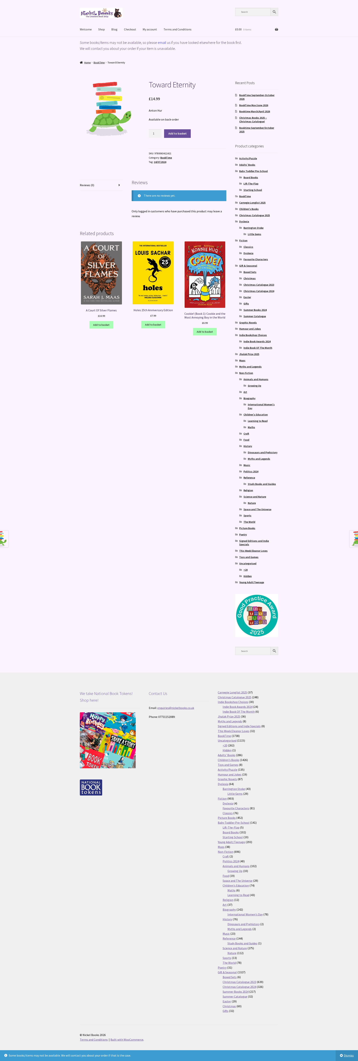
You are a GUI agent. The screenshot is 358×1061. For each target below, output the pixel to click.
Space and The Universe (257, 509)
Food (246, 439)
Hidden (248, 576)
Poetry (243, 534)
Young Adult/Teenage (251, 582)
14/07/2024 (160, 162)
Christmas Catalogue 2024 (259, 291)
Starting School (253, 190)
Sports (247, 515)
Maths (251, 427)
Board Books (251, 177)
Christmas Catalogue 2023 (259, 284)
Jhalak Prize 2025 (249, 354)
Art (245, 392)
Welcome (86, 29)
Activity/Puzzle (248, 158)
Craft (246, 433)
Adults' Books (247, 164)
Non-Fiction (246, 373)
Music (247, 465)
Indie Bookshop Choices (253, 335)
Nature (252, 503)
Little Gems (254, 234)
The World (249, 522)
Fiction (243, 240)
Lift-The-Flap (251, 183)
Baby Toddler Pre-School (253, 171)
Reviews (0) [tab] (87, 185)
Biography (249, 398)
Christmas (250, 278)
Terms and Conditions (177, 29)
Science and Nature (255, 496)
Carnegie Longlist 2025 (252, 202)
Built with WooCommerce (126, 1039)
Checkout (130, 29)
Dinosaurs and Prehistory (262, 452)
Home (87, 62)
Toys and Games (248, 557)
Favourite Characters (256, 259)
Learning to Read (258, 421)
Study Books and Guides (262, 484)
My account (150, 29)
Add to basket (177, 133)
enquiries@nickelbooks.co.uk (175, 708)
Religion (248, 490)
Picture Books (247, 528)
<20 (246, 569)
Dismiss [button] (349, 1055)
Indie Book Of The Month (258, 347)
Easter (247, 297)
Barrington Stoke (253, 227)
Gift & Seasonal (248, 265)
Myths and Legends (250, 366)
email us (164, 42)
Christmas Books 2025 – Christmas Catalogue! (253, 119)
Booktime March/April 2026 (254, 111)
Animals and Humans (256, 379)
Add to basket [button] (101, 324)
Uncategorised (247, 563)
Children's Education (256, 414)
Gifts (246, 303)
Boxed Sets (250, 272)
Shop (101, 29)
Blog (114, 29)
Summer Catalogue (255, 316)
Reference (249, 477)
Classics (248, 247)
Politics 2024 (251, 471)
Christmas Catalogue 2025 (254, 215)
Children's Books (249, 209)
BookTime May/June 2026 (253, 105)
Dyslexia (244, 221)
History (248, 446)
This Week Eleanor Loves (253, 550)
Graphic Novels (248, 322)
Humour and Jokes (250, 328)
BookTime (99, 62)
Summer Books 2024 (255, 310)
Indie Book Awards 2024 (257, 341)
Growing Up (254, 385)
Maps (242, 360)
